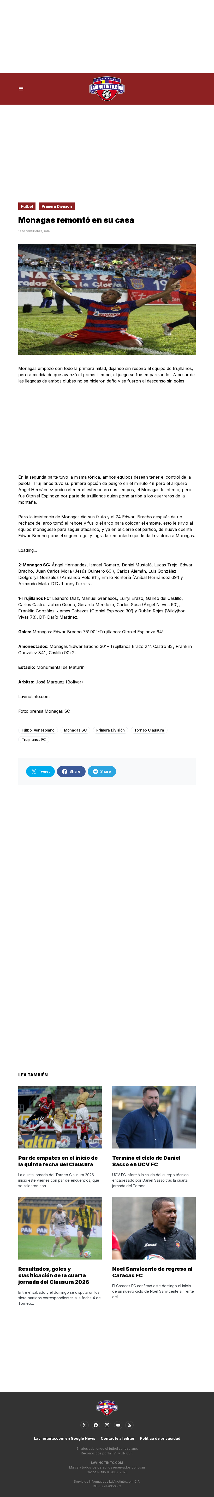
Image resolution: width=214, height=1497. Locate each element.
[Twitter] (84, 1425)
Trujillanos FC (34, 739)
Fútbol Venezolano (38, 730)
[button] (21, 89)
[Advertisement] (107, 36)
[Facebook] (96, 1425)
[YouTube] (118, 1425)
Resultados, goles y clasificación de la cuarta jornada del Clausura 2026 (53, 1275)
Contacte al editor (118, 1438)
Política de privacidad (160, 1438)
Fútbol (27, 206)
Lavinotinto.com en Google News (65, 1438)
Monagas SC (75, 730)
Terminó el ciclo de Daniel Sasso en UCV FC (146, 1161)
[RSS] (129, 1425)
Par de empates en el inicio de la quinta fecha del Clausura (58, 1161)
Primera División (56, 206)
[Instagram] (107, 1425)
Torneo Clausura (149, 730)
